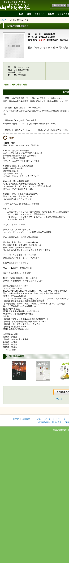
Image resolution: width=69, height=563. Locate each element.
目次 (7, 84)
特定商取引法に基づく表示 (49, 422)
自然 (29, 14)
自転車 (51, 14)
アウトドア (39, 14)
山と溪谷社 (15, 5)
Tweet (59, 399)
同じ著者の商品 (20, 84)
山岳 (21, 14)
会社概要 (26, 419)
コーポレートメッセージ (44, 419)
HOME (3, 20)
